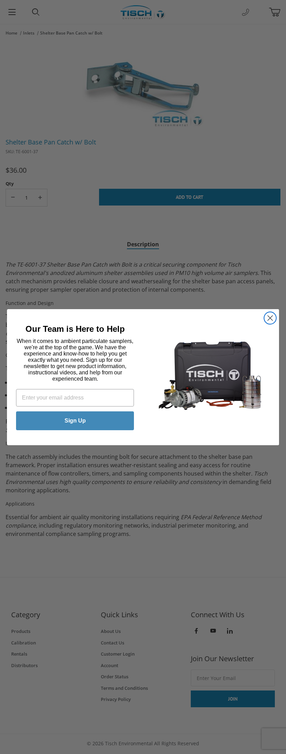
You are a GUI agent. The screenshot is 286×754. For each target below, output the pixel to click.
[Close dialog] (270, 318)
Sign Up (75, 421)
